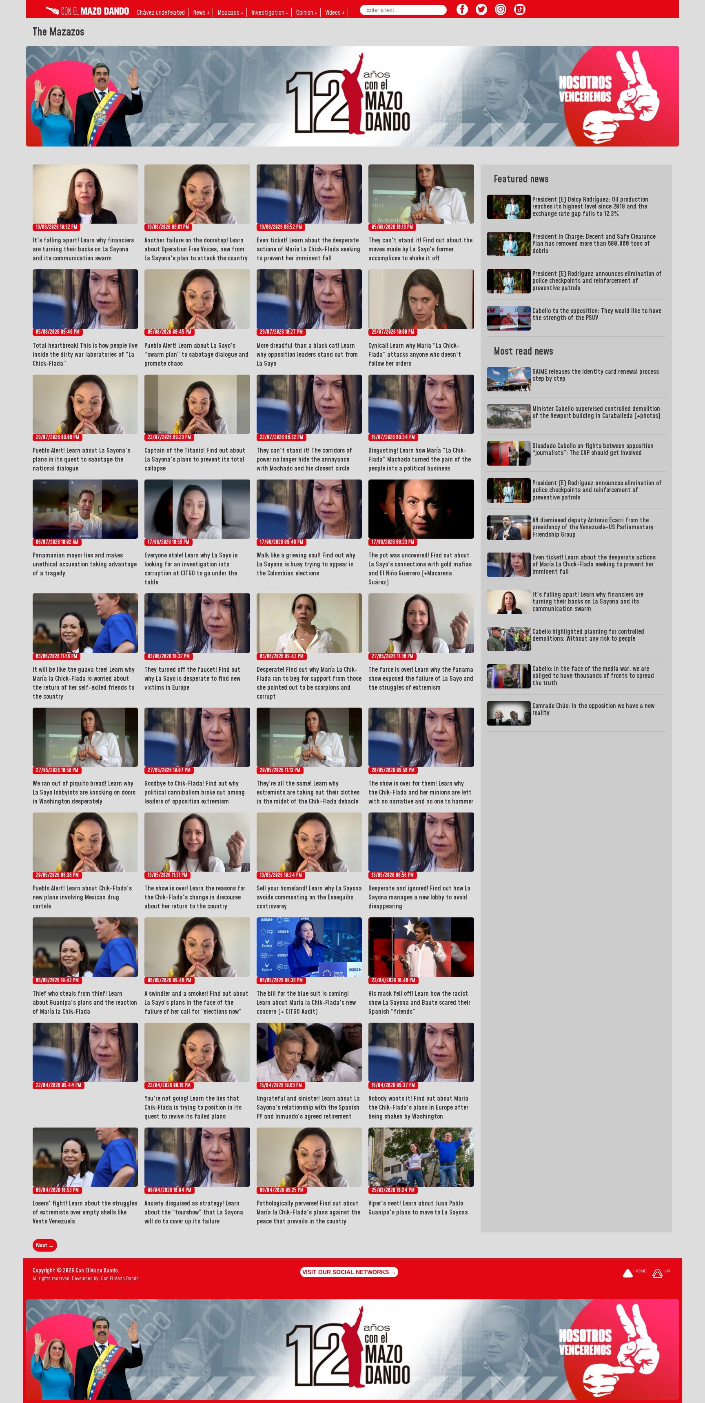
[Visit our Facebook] (462, 12)
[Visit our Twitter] (481, 12)
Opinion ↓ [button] (306, 12)
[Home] (87, 12)
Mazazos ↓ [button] (230, 12)
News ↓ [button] (201, 12)
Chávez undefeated (161, 12)
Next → (45, 1245)
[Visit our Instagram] (500, 12)
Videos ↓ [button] (334, 12)
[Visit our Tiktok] (519, 12)
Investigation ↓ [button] (269, 12)
